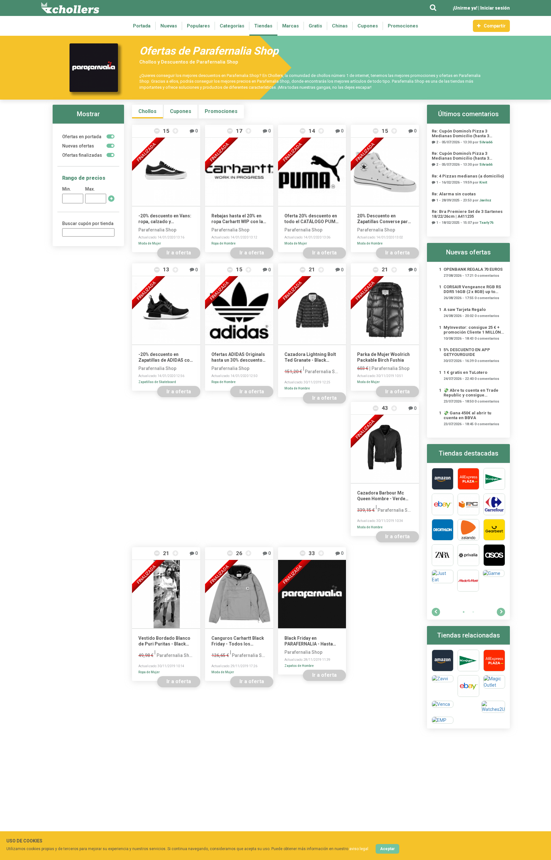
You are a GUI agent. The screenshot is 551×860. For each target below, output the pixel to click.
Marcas (290, 26)
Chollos (147, 111)
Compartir (495, 25)
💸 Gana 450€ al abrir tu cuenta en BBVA (467, 415)
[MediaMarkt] (468, 580)
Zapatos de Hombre (299, 666)
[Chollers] (70, 8)
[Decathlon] (442, 530)
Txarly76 (486, 223)
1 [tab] (463, 612)
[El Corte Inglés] (494, 479)
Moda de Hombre (370, 243)
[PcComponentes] (468, 504)
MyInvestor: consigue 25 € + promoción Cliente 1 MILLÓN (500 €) (472, 330)
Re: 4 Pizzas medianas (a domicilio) (468, 176)
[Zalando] (468, 530)
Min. (66, 189)
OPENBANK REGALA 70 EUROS (473, 269)
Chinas (340, 26)
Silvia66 (485, 142)
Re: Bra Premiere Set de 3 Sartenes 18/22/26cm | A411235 (467, 214)
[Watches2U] (493, 707)
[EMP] (442, 720)
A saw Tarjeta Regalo (465, 309)
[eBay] (442, 504)
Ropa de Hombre (223, 243)
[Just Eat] (442, 580)
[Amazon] (442, 479)
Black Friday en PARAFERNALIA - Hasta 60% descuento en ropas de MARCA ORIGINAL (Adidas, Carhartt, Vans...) (311, 641)
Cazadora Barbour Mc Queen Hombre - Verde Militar (381, 496)
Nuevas (168, 26)
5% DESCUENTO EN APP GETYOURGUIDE (467, 352)
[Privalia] (468, 555)
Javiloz (485, 200)
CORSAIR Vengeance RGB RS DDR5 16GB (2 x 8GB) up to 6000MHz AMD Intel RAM (472, 289)
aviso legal (358, 849)
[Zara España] (442, 555)
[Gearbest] (494, 530)
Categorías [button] (232, 26)
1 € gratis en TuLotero (465, 372)
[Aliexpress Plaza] (468, 479)
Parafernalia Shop (157, 229)
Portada (142, 26)
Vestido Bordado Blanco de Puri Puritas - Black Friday (164, 641)
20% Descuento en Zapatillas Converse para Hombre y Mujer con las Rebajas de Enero (383, 218)
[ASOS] (494, 555)
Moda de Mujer (149, 243)
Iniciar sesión (495, 8)
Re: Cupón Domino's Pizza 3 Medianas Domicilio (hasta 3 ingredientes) (460, 133)
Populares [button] (198, 26)
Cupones (367, 26)
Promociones (403, 26)
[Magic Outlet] (494, 686)
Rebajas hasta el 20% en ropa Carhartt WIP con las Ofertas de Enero (238, 218)
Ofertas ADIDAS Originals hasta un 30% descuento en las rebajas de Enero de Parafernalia (238, 357)
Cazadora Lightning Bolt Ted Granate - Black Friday (310, 357)
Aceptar (387, 849)
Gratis (315, 26)
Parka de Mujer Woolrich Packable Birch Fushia (383, 357)
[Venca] (442, 707)
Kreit (483, 182)
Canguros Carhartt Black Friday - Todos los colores (237, 641)
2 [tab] (473, 612)
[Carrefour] (494, 504)
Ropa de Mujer (149, 672)
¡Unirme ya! (465, 8)
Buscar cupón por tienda (88, 223)
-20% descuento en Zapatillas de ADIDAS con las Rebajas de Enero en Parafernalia (165, 357)
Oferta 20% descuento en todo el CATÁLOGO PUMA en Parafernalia (311, 218)
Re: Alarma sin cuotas (454, 194)
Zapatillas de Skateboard (157, 382)
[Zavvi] (442, 686)
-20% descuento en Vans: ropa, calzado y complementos (164, 218)
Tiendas (263, 26)
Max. (90, 189)
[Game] (493, 580)
